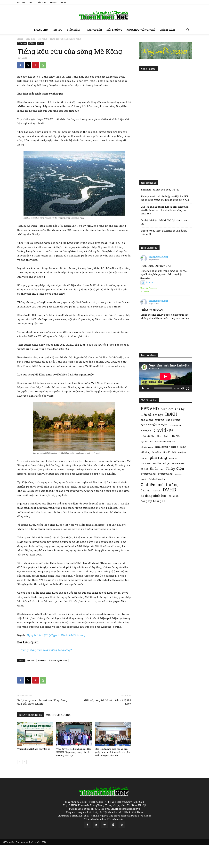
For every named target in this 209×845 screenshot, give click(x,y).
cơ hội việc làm (148, 436)
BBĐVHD (150, 408)
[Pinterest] (35, 65)
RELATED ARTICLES (30, 714)
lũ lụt (183, 446)
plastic (173, 458)
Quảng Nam (146, 463)
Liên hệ (53, 2)
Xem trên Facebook (148, 288)
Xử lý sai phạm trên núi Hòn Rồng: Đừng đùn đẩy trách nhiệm (42, 702)
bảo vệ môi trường (152, 419)
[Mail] (104, 825)
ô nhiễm (146, 490)
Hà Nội (176, 436)
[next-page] (25, 762)
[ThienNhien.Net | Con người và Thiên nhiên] (104, 15)
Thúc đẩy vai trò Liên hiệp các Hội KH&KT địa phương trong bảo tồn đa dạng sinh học (73, 752)
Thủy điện (175, 468)
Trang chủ (41, 29)
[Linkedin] (96, 825)
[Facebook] (20, 65)
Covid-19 (163, 430)
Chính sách (167, 29)
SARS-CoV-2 (178, 463)
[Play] (143, 388)
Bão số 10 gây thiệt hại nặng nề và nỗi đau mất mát (164, 232)
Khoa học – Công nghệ (141, 29)
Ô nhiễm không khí (157, 479)
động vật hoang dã (153, 501)
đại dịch (174, 495)
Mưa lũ (166, 452)
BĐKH (171, 414)
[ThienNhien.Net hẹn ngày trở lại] (35, 734)
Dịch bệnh (163, 436)
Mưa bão (156, 452)
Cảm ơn (32, 2)
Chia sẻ (146, 291)
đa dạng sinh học (154, 495)
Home (20, 38)
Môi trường (114, 29)
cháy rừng (175, 425)
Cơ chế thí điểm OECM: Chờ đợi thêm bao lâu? (164, 222)
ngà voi (144, 458)
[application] (165, 376)
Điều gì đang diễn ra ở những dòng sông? (46, 650)
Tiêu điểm (73, 29)
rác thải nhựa (161, 463)
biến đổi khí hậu (174, 409)
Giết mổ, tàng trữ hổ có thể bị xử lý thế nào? (107, 702)
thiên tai (156, 468)
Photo (149, 282)
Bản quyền (42, 2)
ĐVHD (169, 489)
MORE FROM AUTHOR (58, 714)
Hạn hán (30, 660)
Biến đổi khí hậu (152, 414)
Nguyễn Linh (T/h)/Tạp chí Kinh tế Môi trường (56, 635)
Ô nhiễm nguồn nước (58, 660)
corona (146, 431)
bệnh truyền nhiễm (154, 425)
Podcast (63, 2)
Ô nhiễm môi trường (160, 484)
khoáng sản (147, 446)
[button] (188, 30)
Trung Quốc (165, 473)
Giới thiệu (21, 2)
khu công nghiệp (166, 446)
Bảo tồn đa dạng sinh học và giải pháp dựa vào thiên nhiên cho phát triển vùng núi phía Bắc (112, 752)
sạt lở (144, 468)
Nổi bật (40, 43)
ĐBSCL (157, 490)
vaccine (178, 474)
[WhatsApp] (43, 65)
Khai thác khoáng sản (165, 441)
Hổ (151, 441)
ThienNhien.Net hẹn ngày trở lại (33, 748)
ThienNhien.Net (158, 256)
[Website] (122, 825)
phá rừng (158, 457)
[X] (28, 65)
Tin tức (57, 29)
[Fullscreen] (187, 388)
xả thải (143, 479)
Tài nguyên (94, 29)
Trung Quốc (148, 473)
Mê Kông (42, 38)
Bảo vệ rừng (173, 419)
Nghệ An (182, 452)
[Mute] (182, 388)
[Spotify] (113, 825)
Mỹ (174, 452)
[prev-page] (19, 762)
